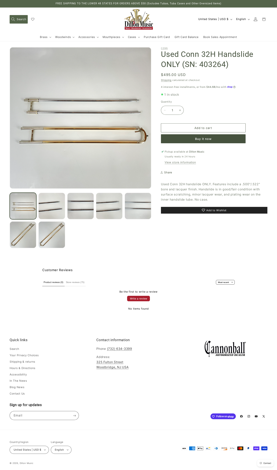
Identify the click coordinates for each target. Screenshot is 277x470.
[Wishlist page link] (32, 19)
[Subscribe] (74, 415)
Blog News (17, 387)
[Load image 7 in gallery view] (51, 234)
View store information (180, 162)
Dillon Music (26, 463)
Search (14, 348)
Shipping (166, 80)
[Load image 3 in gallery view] (80, 206)
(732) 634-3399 (119, 349)
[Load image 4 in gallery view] (109, 206)
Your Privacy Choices (24, 355)
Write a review (138, 298)
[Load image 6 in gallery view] (23, 234)
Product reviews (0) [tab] (53, 282)
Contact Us (17, 393)
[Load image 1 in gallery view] (23, 206)
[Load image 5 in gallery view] (138, 206)
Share (168, 172)
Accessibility (18, 374)
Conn (164, 48)
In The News (18, 381)
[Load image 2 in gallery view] (51, 206)
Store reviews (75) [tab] (75, 282)
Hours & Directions (22, 368)
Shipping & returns (22, 361)
